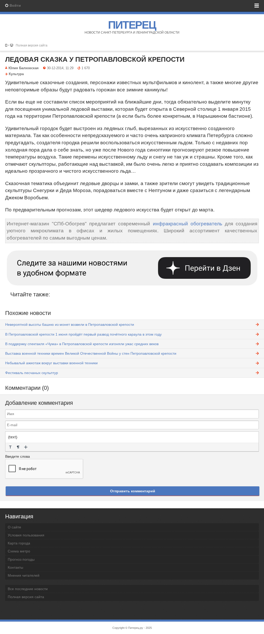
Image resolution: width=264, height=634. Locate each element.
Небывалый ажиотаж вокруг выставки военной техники (51, 363)
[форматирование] (10, 447)
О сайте (14, 527)
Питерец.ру (135, 627)
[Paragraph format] (18, 447)
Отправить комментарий (132, 491)
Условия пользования (26, 535)
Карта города (19, 543)
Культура (16, 74)
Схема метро (19, 551)
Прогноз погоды (21, 559)
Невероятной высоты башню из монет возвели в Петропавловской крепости (69, 324)
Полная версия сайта (31, 45)
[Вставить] (26, 447)
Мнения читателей (23, 575)
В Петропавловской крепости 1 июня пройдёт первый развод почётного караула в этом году (83, 334)
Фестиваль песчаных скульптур (31, 373)
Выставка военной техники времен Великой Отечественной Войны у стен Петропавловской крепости (90, 353)
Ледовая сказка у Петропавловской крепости (95, 59)
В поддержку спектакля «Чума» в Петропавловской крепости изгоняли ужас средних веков (82, 344)
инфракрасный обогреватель (187, 223)
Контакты (15, 567)
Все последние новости (28, 589)
